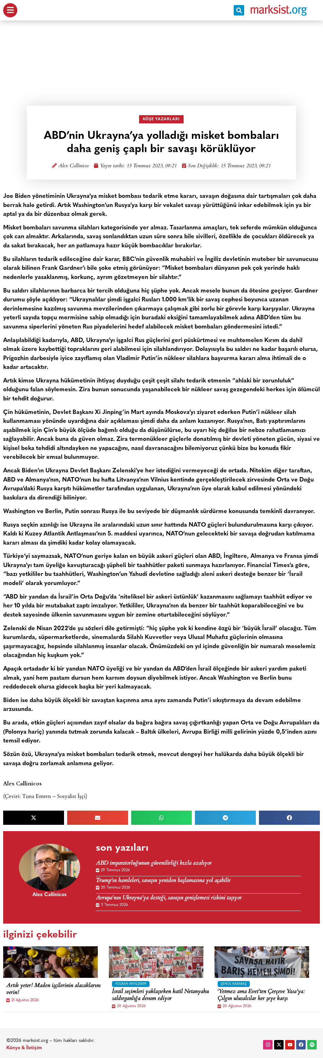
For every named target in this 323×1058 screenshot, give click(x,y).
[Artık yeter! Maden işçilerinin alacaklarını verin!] (50, 962)
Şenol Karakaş (234, 984)
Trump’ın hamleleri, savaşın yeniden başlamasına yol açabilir (163, 881)
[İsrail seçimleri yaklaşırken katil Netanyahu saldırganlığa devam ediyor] (156, 962)
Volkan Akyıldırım (130, 984)
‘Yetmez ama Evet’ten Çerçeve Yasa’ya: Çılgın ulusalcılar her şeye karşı (261, 995)
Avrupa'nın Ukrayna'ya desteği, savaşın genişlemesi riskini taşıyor (169, 898)
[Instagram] (268, 1044)
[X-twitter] (279, 1044)
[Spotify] (312, 1044)
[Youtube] (290, 1044)
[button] (239, 10)
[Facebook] (301, 1044)
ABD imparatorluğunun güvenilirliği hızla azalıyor (154, 863)
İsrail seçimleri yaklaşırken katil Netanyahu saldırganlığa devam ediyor (160, 995)
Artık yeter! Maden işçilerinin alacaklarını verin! (53, 989)
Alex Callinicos (73, 166)
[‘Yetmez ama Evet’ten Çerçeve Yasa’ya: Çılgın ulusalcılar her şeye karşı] (261, 962)
